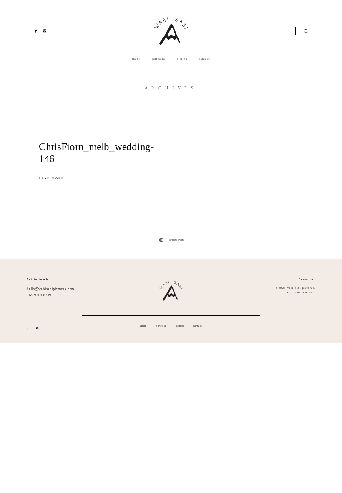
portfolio (158, 59)
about (136, 59)
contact (204, 59)
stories (182, 59)
